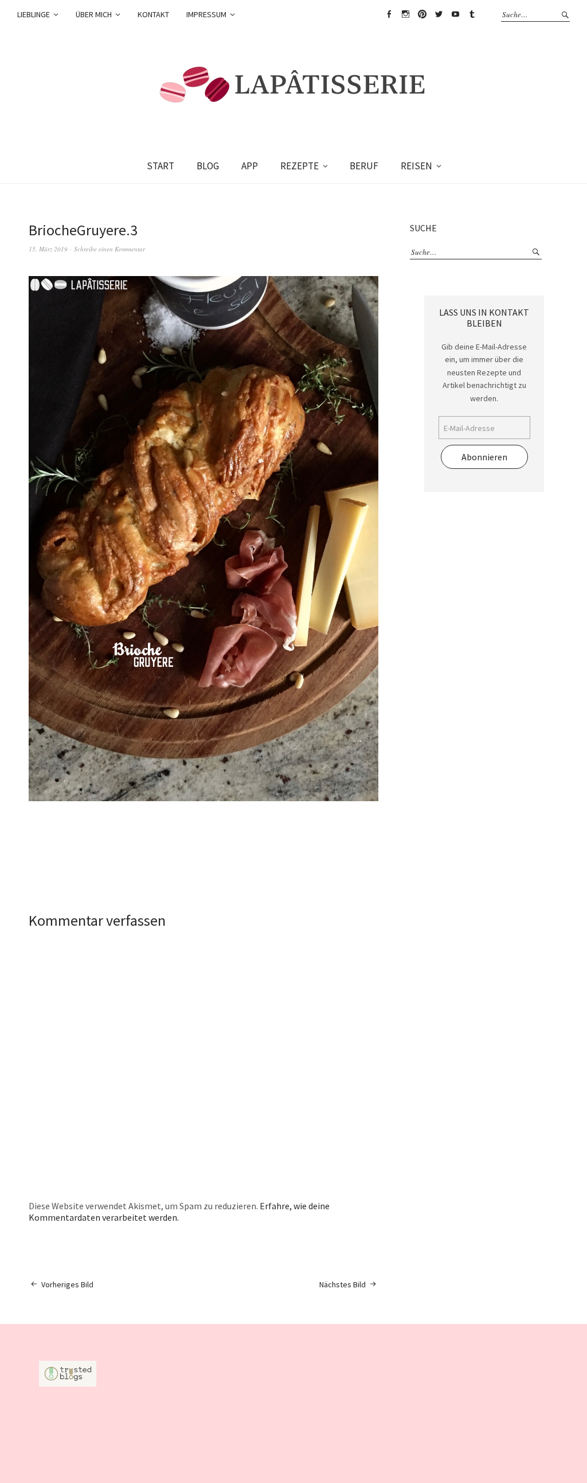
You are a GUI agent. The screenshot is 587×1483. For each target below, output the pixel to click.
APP (249, 166)
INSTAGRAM (405, 14)
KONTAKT (153, 14)
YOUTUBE (455, 14)
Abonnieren (484, 457)
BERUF (364, 166)
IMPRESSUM (206, 14)
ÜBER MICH (94, 14)
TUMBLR (471, 14)
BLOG (208, 166)
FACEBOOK (388, 14)
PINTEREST (422, 14)
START (160, 166)
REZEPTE (299, 166)
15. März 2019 (48, 248)
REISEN (416, 166)
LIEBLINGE (33, 14)
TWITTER (438, 14)
